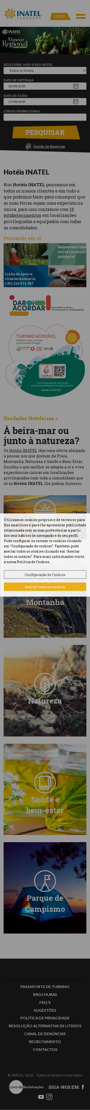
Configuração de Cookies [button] (45, 574)
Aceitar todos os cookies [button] (45, 587)
